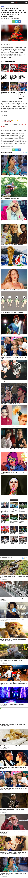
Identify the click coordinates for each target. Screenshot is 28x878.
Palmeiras (12, 507)
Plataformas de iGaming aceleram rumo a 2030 (5, 94)
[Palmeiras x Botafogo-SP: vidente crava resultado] (23, 529)
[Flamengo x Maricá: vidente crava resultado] (14, 529)
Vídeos (2, 6)
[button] (25, 2)
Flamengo (2, 520)
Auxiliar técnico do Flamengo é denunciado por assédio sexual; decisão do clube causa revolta (14, 77)
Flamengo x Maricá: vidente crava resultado (13, 533)
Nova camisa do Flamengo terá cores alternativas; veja (22, 76)
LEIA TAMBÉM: (14, 500)
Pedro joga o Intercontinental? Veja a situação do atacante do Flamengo (4, 76)
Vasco (20, 507)
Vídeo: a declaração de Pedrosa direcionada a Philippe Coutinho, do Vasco (14, 543)
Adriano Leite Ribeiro (8, 146)
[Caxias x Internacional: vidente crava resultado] (5, 529)
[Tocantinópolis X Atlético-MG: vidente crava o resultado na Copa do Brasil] (23, 539)
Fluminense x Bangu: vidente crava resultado (23, 521)
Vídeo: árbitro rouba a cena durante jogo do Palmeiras (14, 521)
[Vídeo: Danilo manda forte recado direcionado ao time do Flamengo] (5, 517)
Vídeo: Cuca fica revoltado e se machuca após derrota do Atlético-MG (4, 511)
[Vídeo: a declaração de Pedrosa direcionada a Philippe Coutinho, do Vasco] (14, 539)
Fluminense (21, 519)
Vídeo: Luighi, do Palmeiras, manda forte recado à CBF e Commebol (13, 510)
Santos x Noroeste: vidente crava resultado (4, 543)
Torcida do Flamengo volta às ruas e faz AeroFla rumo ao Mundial (14, 95)
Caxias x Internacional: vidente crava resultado (5, 533)
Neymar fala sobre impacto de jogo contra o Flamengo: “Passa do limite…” (22, 95)
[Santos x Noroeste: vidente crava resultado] (5, 539)
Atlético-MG (3, 507)
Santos (2, 541)
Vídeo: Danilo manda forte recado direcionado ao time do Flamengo (4, 522)
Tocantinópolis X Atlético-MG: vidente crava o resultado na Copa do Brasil (23, 543)
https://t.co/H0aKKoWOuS (6, 121)
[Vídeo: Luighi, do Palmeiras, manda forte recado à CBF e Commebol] (14, 505)
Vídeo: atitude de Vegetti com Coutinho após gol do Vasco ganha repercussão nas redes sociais (23, 510)
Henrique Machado (6, 18)
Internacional (3, 531)
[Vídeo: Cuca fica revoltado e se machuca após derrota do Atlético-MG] (5, 505)
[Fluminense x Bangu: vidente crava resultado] (23, 517)
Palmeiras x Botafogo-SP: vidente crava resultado (23, 533)
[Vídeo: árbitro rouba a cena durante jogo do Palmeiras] (14, 517)
